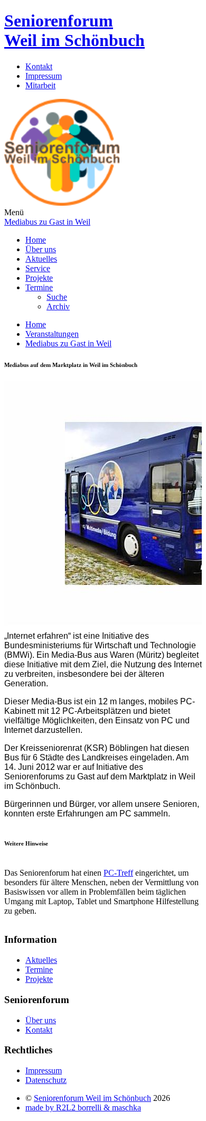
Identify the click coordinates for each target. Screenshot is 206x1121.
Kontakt (38, 66)
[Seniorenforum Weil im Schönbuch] (61, 202)
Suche (56, 296)
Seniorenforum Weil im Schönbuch (74, 30)
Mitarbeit (40, 85)
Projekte (39, 277)
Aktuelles (41, 258)
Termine (39, 287)
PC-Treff (118, 872)
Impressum (43, 75)
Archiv (58, 306)
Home (35, 239)
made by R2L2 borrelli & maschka (83, 1107)
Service (37, 268)
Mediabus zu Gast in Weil (47, 221)
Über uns (40, 249)
